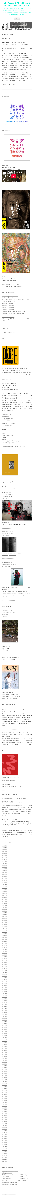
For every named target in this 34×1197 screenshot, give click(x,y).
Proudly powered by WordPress (8, 1194)
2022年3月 (4, 916)
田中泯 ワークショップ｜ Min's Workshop (14, 1174)
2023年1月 (4, 899)
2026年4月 (4, 847)
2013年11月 (4, 1077)
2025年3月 (4, 863)
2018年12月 (4, 970)
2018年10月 (4, 974)
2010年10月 (4, 1146)
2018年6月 (4, 981)
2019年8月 (4, 958)
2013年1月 (4, 1094)
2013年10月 (4, 1079)
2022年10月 (4, 905)
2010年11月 (4, 1144)
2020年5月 (4, 943)
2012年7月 (4, 1106)
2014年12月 (4, 1052)
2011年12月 (4, 1119)
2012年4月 (4, 1111)
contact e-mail (5, 322)
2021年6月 (4, 930)
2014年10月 (4, 1056)
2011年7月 (4, 1129)
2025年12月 (4, 851)
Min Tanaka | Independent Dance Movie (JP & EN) (13, 311)
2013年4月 (4, 1088)
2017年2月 (4, 1008)
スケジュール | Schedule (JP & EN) (10, 296)
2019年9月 (4, 956)
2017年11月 (4, 991)
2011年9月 (4, 1125)
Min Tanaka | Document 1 (8, 303)
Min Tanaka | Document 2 (8, 305)
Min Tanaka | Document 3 (8, 307)
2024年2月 (4, 880)
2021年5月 (4, 932)
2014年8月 (4, 1060)
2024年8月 (4, 870)
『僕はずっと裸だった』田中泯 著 (10, 564)
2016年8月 (4, 1016)
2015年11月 (4, 1033)
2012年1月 (4, 1117)
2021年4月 (4, 934)
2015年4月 (4, 1046)
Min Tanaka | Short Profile (8, 297)
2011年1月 (4, 1140)
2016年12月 (4, 1012)
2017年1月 (4, 1010)
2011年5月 (4, 1132)
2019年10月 (4, 955)
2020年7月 (4, 941)
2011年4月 (4, 1134)
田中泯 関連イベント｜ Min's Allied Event (14, 1180)
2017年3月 (4, 1006)
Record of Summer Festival (8, 317)
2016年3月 (4, 1025)
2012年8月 (4, 1104)
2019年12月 (4, 951)
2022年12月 (4, 901)
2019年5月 (4, 962)
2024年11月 (4, 867)
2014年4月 (4, 1067)
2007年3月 (4, 1159)
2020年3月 (4, 945)
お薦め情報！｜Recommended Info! (10, 1171)
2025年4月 (4, 861)
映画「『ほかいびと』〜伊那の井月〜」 (11, 657)
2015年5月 (4, 1044)
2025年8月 (4, 857)
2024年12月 (4, 865)
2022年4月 (4, 914)
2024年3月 (4, 878)
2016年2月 (4, 1027)
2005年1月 (4, 1161)
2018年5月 (4, 983)
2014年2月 (4, 1071)
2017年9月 (4, 995)
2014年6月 (4, 1064)
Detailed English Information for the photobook (12, 486)
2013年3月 (4, 1090)
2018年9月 (4, 976)
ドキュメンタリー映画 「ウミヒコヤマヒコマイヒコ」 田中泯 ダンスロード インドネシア (10, 612)
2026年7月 (4, 846)
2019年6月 (4, 960)
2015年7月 (4, 1041)
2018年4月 (4, 985)
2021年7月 (4, 928)
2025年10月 (4, 855)
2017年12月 (4, 989)
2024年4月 (4, 876)
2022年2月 (4, 918)
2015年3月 (4, 1048)
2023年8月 (4, 890)
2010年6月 (4, 1153)
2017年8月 (4, 997)
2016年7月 (4, 1018)
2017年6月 (4, 1000)
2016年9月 (4, 1014)
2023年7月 (4, 891)
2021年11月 (4, 922)
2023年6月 (4, 893)
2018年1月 (4, 987)
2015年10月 (4, 1035)
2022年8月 (4, 909)
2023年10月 (4, 886)
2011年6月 (4, 1131)
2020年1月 (4, 949)
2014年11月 (4, 1054)
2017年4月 (4, 1004)
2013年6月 (4, 1087)
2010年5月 (4, 1155)
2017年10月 (4, 993)
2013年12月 (4, 1075)
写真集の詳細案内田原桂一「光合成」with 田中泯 (13, 446)
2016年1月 (4, 1029)
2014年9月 (4, 1058)
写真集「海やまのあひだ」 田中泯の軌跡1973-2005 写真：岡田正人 (8, 533)
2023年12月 (4, 884)
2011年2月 (4, 1138)
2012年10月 (4, 1100)
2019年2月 (4, 968)
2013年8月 (4, 1083)
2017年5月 (4, 1002)
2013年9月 (4, 1081)
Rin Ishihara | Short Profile (8, 315)
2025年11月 (4, 853)
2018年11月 (4, 972)
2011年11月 (4, 1121)
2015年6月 (4, 1043)
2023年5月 (4, 895)
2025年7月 (4, 859)
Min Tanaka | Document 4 (8, 309)
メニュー (17, 18)
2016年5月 (4, 1021)
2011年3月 (4, 1136)
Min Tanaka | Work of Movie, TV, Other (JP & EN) (13, 313)
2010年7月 (4, 1152)
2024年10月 (4, 869)
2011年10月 (4, 1123)
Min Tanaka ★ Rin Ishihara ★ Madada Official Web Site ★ (17, 4)
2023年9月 (4, 888)
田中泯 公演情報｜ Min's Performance (15, 1176)
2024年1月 (4, 882)
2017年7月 (4, 999)
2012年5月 (4, 1109)
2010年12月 (4, 1142)
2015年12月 (4, 1031)
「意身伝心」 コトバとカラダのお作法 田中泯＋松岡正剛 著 (7, 494)
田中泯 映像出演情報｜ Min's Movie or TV (15, 1178)
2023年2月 (4, 897)
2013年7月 (4, 1085)
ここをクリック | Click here (8, 332)
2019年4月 (4, 964)
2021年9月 (4, 926)
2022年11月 (4, 903)
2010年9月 (4, 1148)
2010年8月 (4, 1150)
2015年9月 (4, 1037)
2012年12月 (4, 1096)
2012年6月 (4, 1108)
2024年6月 (4, 874)
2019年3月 (4, 966)
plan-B (3, 368)
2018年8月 (4, 978)
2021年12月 (4, 920)
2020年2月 (4, 947)
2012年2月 (4, 1115)
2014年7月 (4, 1062)
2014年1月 (4, 1073)
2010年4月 (4, 1157)
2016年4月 (4, 1023)
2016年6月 (4, 1020)
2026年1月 (4, 849)
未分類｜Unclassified (7, 1173)
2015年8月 (4, 1039)
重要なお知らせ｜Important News (9, 1184)
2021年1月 (4, 937)
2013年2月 (4, 1092)
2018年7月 (4, 979)
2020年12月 (4, 939)
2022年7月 (4, 911)
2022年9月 (4, 907)
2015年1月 (4, 1050)
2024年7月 (4, 872)
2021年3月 (4, 935)
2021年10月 (4, 924)
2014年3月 (4, 1069)
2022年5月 (4, 912)
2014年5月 (4, 1065)
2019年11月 (4, 953)
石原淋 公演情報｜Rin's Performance (10, 1182)
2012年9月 (4, 1102)
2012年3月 (4, 1113)
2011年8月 (4, 1127)
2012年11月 (4, 1098)
